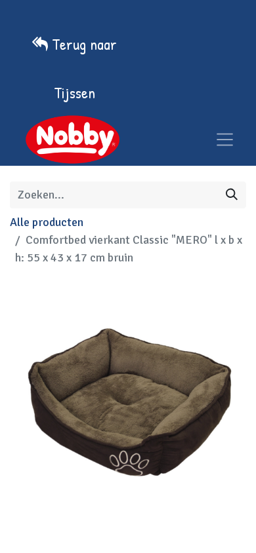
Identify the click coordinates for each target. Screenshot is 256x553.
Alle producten (46, 222)
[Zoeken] (231, 194)
